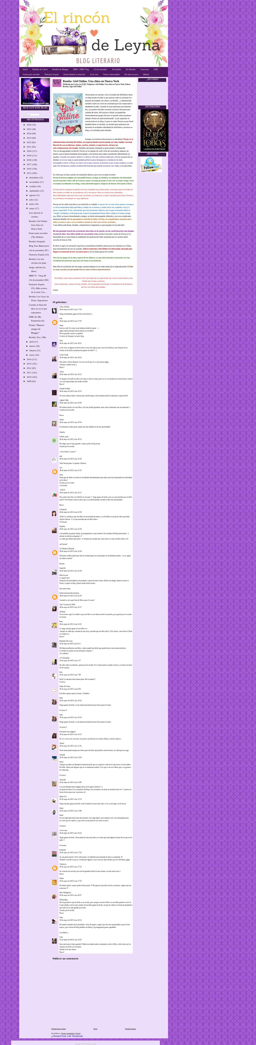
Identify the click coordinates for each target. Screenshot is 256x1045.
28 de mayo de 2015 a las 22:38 (70, 571)
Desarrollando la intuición (74, 74)
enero (32, 355)
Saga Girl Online (75, 86)
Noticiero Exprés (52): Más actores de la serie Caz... (38, 288)
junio (32, 204)
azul (60, 318)
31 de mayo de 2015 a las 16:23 (70, 940)
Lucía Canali (63, 355)
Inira (61, 341)
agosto (32, 195)
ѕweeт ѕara (63, 830)
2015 (29, 173)
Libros (127, 84)
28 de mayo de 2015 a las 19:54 (70, 422)
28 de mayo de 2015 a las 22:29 (70, 551)
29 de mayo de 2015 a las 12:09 (70, 782)
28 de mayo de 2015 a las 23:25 (70, 624)
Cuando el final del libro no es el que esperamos (38, 309)
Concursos (144, 69)
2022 (29, 142)
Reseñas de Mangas (60, 69)
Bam (61, 621)
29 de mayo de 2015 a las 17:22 (70, 853)
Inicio (25, 69)
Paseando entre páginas (67, 732)
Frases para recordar (31, 74)
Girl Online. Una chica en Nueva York (110, 84)
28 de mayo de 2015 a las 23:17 (70, 607)
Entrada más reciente (58, 1029)
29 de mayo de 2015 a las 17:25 (70, 881)
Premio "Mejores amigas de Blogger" (36, 329)
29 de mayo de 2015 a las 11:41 (70, 746)
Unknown (63, 864)
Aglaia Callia (63, 400)
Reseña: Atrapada (37, 241)
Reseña (65, 86)
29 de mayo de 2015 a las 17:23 (70, 867)
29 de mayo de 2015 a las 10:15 (70, 734)
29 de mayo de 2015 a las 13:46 (70, 811)
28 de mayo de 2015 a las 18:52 (70, 357)
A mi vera (94, 74)
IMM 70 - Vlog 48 (37, 276)
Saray (61, 808)
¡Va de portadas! (100, 69)
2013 (29, 364)
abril (31, 342)
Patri (61, 698)
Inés (60, 672)
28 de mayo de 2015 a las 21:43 (70, 459)
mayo (32, 208)
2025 (29, 129)
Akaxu (61, 743)
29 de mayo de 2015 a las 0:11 (70, 644)
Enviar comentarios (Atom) (70, 1033)
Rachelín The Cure (65, 641)
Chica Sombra (64, 307)
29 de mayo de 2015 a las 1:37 (70, 661)
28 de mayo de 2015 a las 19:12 (70, 374)
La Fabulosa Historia (66, 549)
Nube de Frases (64, 686)
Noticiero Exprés (51, 74)
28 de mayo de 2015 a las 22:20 (70, 529)
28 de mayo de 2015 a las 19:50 (70, 403)
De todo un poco (131, 74)
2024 (29, 133)
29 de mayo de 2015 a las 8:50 (70, 689)
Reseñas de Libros (40, 69)
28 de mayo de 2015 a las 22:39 (70, 596)
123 (60, 468)
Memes (146, 74)
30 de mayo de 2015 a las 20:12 (70, 920)
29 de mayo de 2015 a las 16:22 (70, 833)
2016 (29, 169)
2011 (29, 372)
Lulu (61, 937)
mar (60, 456)
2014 (29, 359)
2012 (29, 368)
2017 (29, 164)
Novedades (116, 69)
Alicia (61, 372)
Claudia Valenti (64, 389)
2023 (29, 138)
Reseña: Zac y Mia (37, 337)
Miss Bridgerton (65, 893)
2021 (29, 147)
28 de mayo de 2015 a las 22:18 (70, 512)
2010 (29, 377)
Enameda (62, 850)
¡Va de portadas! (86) (38, 280)
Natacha (62, 526)
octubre (33, 186)
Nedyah (62, 755)
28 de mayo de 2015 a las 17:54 (70, 309)
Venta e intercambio (111, 74)
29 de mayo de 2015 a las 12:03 (70, 757)
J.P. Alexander (64, 658)
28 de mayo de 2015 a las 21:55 (70, 470)
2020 (29, 151)
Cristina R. (63, 509)
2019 (29, 155)
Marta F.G (63, 797)
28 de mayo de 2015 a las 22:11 (70, 493)
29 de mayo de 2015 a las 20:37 (70, 895)
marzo (32, 346)
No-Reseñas (131, 69)
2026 (29, 125)
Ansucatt (62, 780)
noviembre (34, 182)
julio (31, 200)
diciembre (34, 177)
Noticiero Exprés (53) (39, 254)
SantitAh (62, 568)
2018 (29, 160)
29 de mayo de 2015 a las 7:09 (70, 675)
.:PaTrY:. (62, 490)
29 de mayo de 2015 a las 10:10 (70, 701)
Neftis (61, 420)
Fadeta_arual (63, 437)
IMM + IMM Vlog (81, 69)
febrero (33, 350)
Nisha (61, 878)
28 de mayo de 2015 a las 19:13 (70, 391)
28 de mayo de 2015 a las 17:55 (70, 321)
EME (156, 69)
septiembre (34, 191)
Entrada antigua (130, 1029)
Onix (61, 917)
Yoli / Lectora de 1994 (67, 605)
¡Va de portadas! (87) (38, 250)
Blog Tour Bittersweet (39, 246)
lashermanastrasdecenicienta (69, 593)
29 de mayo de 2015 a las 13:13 (70, 799)
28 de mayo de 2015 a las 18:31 (70, 343)
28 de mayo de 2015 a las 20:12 (70, 439)
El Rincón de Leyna (90, 1044)
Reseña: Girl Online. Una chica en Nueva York (38, 225)
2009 (29, 381)
